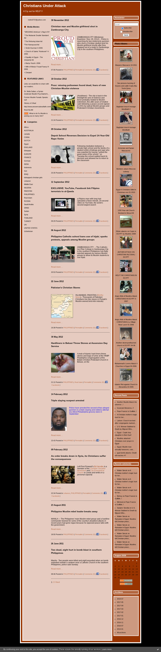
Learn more (107, 649)
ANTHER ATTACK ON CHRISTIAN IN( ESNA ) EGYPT (126, 254)
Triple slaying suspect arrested (67, 400)
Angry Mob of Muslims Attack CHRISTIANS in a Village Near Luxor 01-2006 (126, 322)
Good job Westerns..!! (125, 408)
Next (58, 582)
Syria (26, 215)
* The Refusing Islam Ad (33, 41)
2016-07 (120, 626)
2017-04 (120, 606)
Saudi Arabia (28, 204)
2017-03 (120, 609)
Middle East (28, 184)
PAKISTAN (28, 191)
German (27, 161)
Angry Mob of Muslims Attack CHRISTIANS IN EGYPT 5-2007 (126, 298)
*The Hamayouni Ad (31, 45)
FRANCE (27, 157)
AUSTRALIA (28, 130)
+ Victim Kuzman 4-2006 (33, 48)
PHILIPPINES (29, 194)
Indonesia (27, 167)
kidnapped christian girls (33, 177)
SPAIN (26, 208)
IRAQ (26, 174)
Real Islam (28, 198)
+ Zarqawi (28, 72)
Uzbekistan (28, 231)
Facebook (103, 70)
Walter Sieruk (122, 470)
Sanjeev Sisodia (123, 508)
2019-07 (120, 599)
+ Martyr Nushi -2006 (32, 63)
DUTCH (27, 140)
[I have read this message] (158, 649)
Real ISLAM (28, 110)
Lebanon (27, 181)
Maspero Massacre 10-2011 (126, 65)
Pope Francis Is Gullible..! (126, 411)
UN (25, 225)
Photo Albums (121, 44)
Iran (25, 171)
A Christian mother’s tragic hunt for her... (126, 473)
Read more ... (57, 65)
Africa (26, 127)
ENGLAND (28, 147)
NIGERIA (27, 188)
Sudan (26, 211)
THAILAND (28, 218)
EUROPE (27, 154)
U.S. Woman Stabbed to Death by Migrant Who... (126, 510)
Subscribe (128, 28)
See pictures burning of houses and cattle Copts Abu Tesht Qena (126, 85)
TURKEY (27, 221)
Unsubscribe (128, 31)
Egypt (26, 144)
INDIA (26, 164)
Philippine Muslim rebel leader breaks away (74, 511)
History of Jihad (30, 103)
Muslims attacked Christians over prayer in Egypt (124, 440)
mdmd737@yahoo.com (37, 20)
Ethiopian (27, 151)
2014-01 (120, 629)
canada (27, 134)
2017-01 (120, 616)
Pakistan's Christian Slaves (65, 287)
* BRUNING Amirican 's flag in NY (37, 32)
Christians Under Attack (44, 6)
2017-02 (120, 612)
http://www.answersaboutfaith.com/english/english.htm (44, 107)
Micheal (120, 502)
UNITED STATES (30, 228)
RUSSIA (27, 201)
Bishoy (119, 496)
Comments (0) (89, 70)
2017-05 (120, 602)
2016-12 (120, 619)
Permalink (79, 70)
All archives (121, 632)
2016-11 (120, 622)
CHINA (26, 137)
